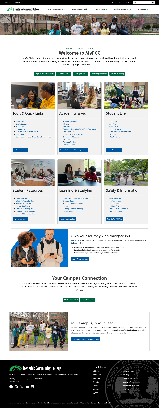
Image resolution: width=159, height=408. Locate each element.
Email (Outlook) (21, 124)
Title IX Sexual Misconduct (118, 209)
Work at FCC (126, 389)
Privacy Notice (84, 403)
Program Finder (68, 211)
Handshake (20, 127)
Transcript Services (69, 142)
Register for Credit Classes (44, 74)
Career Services (21, 198)
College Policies (115, 198)
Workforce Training (117, 74)
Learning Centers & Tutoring (73, 209)
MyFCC (7, 2)
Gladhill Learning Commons (73, 203)
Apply (114, 2)
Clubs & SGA (113, 127)
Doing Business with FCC (34, 403)
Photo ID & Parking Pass (24, 209)
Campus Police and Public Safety (101, 403)
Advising (66, 124)
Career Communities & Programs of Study (77, 198)
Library (65, 206)
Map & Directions (128, 378)
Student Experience (114, 150)
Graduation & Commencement (120, 132)
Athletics (112, 124)
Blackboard (64, 74)
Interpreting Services (23, 206)
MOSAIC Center (114, 137)
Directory (125, 375)
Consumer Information (16, 403)
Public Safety (114, 206)
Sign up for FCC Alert (114, 219)
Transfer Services (69, 145)
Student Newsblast (71, 300)
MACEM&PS (97, 389)
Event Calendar (87, 300)
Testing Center (68, 139)
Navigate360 (80, 74)
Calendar (96, 382)
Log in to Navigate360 (80, 259)
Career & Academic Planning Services (73, 150)
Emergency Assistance (24, 203)
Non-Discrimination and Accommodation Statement (61, 403)
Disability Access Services (25, 201)
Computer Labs (68, 201)
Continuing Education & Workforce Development (33, 137)
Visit (119, 2)
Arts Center (113, 121)
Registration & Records (71, 137)
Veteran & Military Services (25, 214)
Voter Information (115, 211)
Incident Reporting (116, 203)
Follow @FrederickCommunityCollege (85, 339)
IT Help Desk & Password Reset (27, 132)
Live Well (112, 134)
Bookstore (66, 127)
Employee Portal (128, 382)
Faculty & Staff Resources (131, 386)
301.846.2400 (14, 382)
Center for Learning (67, 219)
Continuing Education (99, 74)
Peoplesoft (20, 134)
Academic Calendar (70, 121)
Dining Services (115, 129)
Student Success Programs (25, 211)
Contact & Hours (115, 201)
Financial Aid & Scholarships (73, 134)
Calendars (16, 2)
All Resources (20, 219)
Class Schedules (68, 132)
